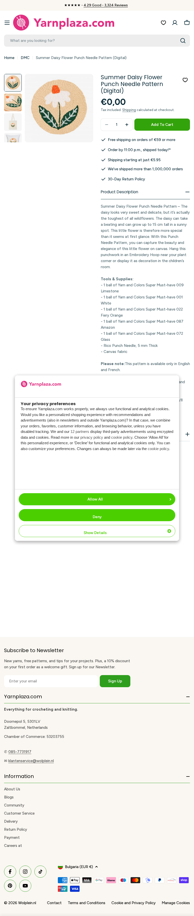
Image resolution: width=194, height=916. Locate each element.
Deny (97, 517)
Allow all (95, 499)
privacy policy (91, 437)
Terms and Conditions (86, 903)
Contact (54, 903)
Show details (95, 533)
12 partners (79, 431)
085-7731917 (19, 752)
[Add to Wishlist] (185, 80)
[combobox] (97, 41)
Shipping (129, 110)
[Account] (175, 23)
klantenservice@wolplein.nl (31, 761)
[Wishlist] (163, 22)
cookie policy (121, 437)
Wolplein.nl (27, 903)
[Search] (183, 41)
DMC (25, 57)
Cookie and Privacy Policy (133, 903)
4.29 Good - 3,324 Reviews (106, 5)
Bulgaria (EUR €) (79, 867)
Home (9, 57)
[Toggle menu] (7, 23)
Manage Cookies (176, 903)
